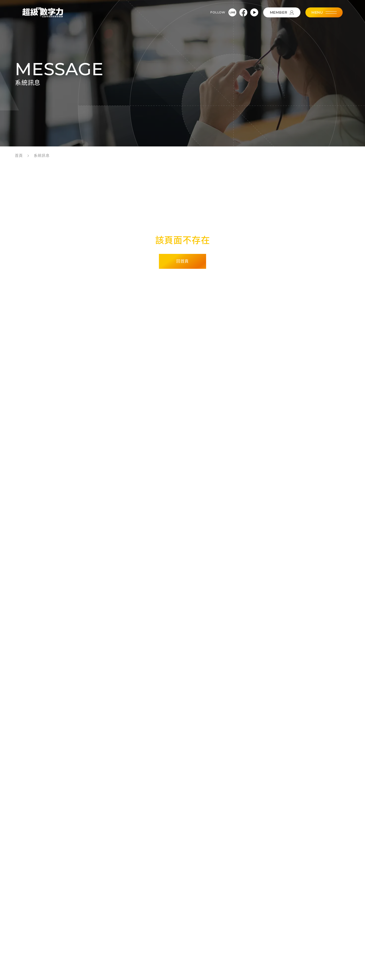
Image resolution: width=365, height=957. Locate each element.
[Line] (232, 12)
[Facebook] (243, 12)
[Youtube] (254, 12)
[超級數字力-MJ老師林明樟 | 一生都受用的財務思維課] (42, 12)
